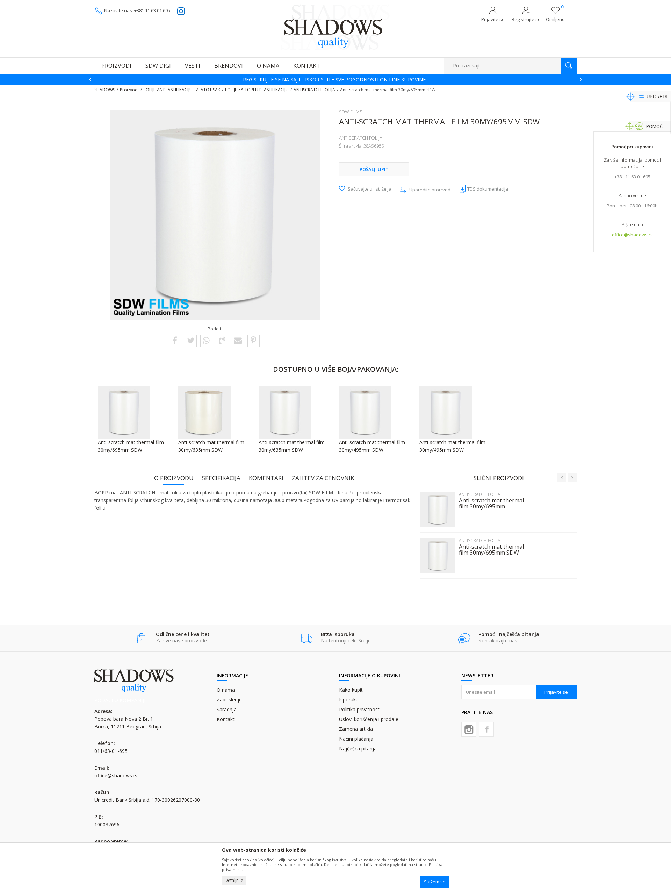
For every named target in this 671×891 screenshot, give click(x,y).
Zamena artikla (356, 729)
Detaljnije (234, 880)
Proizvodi (129, 90)
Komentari (266, 478)
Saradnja (227, 709)
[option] (335, 79)
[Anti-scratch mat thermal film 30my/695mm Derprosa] (437, 509)
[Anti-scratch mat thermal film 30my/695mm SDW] (437, 555)
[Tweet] (190, 340)
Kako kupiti (351, 689)
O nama (226, 689)
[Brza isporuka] (306, 638)
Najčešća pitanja (358, 748)
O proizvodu (174, 478)
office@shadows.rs (632, 234)
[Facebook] (175, 340)
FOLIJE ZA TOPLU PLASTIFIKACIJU (257, 90)
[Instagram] (468, 729)
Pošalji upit (374, 169)
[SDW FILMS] (151, 307)
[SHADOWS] (335, 26)
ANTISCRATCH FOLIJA (314, 90)
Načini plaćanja (356, 738)
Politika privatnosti (360, 709)
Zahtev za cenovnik (323, 478)
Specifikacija (221, 478)
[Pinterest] (253, 340)
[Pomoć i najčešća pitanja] (464, 638)
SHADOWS (104, 90)
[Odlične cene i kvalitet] (141, 638)
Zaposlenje (229, 699)
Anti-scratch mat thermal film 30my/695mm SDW (491, 550)
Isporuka (349, 699)
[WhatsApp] (206, 340)
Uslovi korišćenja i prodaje (368, 719)
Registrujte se (526, 19)
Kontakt (226, 719)
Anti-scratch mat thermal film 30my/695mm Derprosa (491, 506)
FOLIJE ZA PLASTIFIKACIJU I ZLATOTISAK (182, 90)
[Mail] (238, 340)
